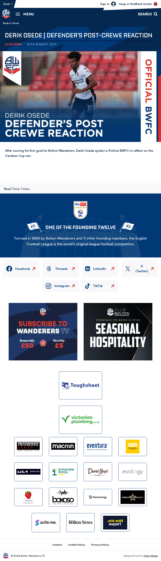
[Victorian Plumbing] (80, 420)
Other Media (151, 555)
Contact (57, 544)
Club (6, 4)
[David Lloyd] (98, 471)
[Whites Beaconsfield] (28, 497)
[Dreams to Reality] (132, 497)
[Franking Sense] (28, 446)
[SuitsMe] (46, 522)
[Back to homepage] (6, 14)
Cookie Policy (76, 544)
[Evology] (132, 472)
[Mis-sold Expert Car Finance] (115, 522)
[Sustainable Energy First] (63, 471)
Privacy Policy (100, 544)
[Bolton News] (80, 522)
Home (15, 23)
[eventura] (98, 446)
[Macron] (63, 446)
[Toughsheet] (80, 385)
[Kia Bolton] (28, 471)
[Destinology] (98, 497)
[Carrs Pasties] (132, 446)
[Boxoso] (63, 497)
